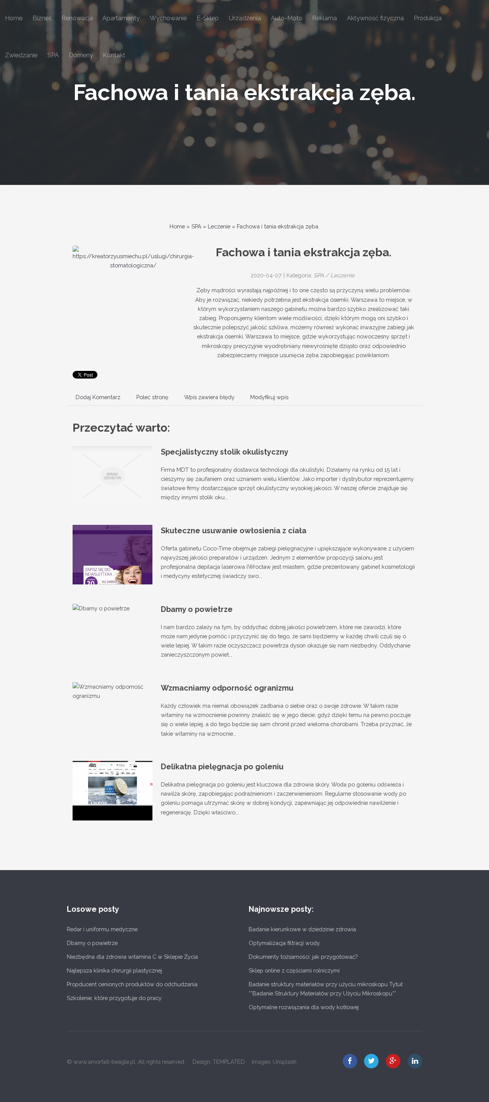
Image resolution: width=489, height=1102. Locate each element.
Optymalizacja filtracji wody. (285, 943)
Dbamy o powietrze (197, 609)
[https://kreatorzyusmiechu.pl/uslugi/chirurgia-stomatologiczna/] (133, 258)
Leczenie (219, 226)
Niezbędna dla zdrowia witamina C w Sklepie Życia (132, 956)
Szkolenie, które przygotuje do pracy (114, 998)
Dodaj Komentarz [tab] (98, 397)
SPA (196, 226)
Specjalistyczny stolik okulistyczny (224, 451)
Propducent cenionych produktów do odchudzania (132, 984)
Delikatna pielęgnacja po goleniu (222, 766)
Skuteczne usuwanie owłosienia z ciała (233, 530)
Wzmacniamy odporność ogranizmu (227, 688)
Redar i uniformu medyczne (102, 929)
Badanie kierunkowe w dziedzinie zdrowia (302, 929)
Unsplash (284, 1061)
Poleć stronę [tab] (152, 397)
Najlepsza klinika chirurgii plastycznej (114, 970)
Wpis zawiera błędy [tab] (209, 397)
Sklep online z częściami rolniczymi (294, 970)
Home (177, 226)
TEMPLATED (229, 1061)
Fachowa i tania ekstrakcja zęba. (244, 92)
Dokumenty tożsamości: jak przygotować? (303, 956)
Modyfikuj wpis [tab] (269, 397)
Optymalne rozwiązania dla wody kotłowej (304, 1007)
